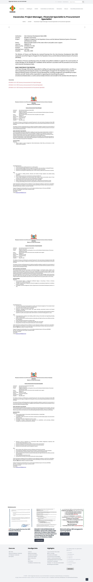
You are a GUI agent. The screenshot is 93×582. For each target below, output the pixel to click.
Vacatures (65, 1)
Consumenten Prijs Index (53, 551)
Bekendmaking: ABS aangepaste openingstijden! (71, 530)
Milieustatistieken (32, 553)
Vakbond (70, 557)
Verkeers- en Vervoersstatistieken (55, 562)
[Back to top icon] (87, 579)
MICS (29, 559)
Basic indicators (32, 558)
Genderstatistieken (33, 555)
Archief (29, 21)
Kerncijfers (11, 556)
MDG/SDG (30, 561)
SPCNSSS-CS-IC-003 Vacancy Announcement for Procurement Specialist (26, 87)
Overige (70, 564)
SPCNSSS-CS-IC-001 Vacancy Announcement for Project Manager (25, 82)
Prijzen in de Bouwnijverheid (54, 558)
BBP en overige (50, 553)
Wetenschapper (72, 562)
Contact (60, 1)
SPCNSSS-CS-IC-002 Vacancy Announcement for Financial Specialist (26, 85)
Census (30, 551)
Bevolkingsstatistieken (52, 564)
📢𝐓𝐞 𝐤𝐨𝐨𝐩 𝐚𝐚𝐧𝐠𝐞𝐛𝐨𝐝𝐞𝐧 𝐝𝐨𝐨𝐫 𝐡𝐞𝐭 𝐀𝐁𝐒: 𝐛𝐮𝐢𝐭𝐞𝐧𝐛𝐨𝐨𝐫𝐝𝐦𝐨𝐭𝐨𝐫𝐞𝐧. (19, 530)
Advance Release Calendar (15, 553)
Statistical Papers (32, 556)
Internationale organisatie (74, 559)
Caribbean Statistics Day (34, 562)
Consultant (70, 561)
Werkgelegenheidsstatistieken (54, 559)
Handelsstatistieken (52, 555)
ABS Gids (11, 551)
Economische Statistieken (53, 556)
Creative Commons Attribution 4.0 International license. (64, 577)
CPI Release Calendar (14, 555)
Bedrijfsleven (71, 554)
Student (70, 552)
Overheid (70, 556)
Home (24, 21)
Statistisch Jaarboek (52, 561)
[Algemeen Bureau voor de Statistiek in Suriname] (12, 9)
